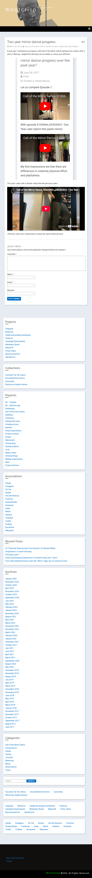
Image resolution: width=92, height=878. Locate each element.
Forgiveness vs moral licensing (18, 551)
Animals (8, 427)
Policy (8, 770)
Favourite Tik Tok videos (15, 375)
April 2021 (9, 654)
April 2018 (9, 702)
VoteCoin (9, 338)
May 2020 (9, 667)
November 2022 (12, 629)
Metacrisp (63, 46)
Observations (73, 46)
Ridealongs (10, 408)
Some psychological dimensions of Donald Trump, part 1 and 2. (31, 558)
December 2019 (12, 670)
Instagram (9, 486)
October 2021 (11, 645)
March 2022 (10, 632)
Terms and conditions (15, 858)
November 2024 (12, 591)
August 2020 (10, 664)
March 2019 (10, 686)
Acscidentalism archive (15, 378)
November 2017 (12, 714)
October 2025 (11, 585)
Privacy (9, 861)
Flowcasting (10, 443)
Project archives (12, 465)
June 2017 (9, 727)
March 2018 (10, 705)
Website (10, 290)
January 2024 (11, 610)
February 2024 (11, 607)
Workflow (9, 415)
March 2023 (10, 623)
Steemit (8, 515)
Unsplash (9, 518)
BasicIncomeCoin (12, 354)
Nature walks (10, 453)
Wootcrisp (21, 9)
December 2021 (12, 642)
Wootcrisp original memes (16, 384)
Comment (12, 254)
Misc (7, 462)
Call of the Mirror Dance (49, 46)
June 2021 (9, 651)
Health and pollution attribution (18, 335)
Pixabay (8, 524)
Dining (8, 437)
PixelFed (9, 499)
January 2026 (11, 579)
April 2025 (9, 588)
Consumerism (11, 748)
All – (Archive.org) (12, 405)
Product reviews (12, 434)
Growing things (11, 456)
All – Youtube (10, 402)
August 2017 (10, 724)
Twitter (8, 521)
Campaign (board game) (15, 341)
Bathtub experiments (14, 459)
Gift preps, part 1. (12, 554)
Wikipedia (9, 530)
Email (10, 282)
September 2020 (12, 661)
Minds (8, 511)
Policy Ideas (10, 351)
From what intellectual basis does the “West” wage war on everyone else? (36, 561)
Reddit (8, 492)
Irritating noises (11, 424)
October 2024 (11, 594)
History (8, 754)
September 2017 (12, 721)
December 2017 (12, 711)
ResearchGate (11, 502)
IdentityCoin (10, 357)
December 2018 (12, 689)
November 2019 (12, 673)
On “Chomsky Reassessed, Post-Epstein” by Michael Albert (30, 548)
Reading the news (12, 421)
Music (7, 764)
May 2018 (9, 698)
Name (10, 274)
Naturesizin (10, 440)
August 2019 (10, 676)
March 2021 (10, 657)
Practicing (9, 418)
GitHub (8, 483)
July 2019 (9, 680)
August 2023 (10, 616)
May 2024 (9, 604)
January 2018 (11, 708)
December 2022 (12, 626)
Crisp (26, 46)
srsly (7, 449)
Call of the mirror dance (15, 412)
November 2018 (12, 692)
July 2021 (9, 648)
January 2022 (11, 639)
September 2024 (12, 597)
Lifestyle (9, 757)
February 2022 (11, 635)
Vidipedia (9, 329)
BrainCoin (9, 332)
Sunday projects (12, 446)
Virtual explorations (13, 431)
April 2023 (9, 620)
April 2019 (9, 683)
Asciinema (9, 527)
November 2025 (12, 582)
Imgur (7, 508)
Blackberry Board (12, 344)
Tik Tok (8, 489)
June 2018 (9, 695)
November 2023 (12, 613)
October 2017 (11, 717)
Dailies (8, 751)
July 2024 (9, 601)
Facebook (9, 505)
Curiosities (9, 381)
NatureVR (9, 347)
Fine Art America (12, 496)
